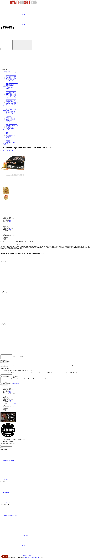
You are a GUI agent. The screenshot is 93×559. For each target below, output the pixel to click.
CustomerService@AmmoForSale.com (33, 557)
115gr (10, 220)
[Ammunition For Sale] (23, 3)
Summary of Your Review (17, 356)
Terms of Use (16, 383)
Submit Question (4, 384)
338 (15, 232)
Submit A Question (4, 362)
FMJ (10, 221)
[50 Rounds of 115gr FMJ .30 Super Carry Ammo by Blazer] (13, 176)
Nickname (14, 355)
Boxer (9, 229)
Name (13, 375)
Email (13, 377)
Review (5, 359)
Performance (3, 323)
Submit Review (4, 360)
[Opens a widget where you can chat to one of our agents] (4, 556)
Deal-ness (2, 260)
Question (6, 382)
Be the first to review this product (7, 150)
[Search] (22, 45)
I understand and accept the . (10, 383)
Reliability (3, 291)
